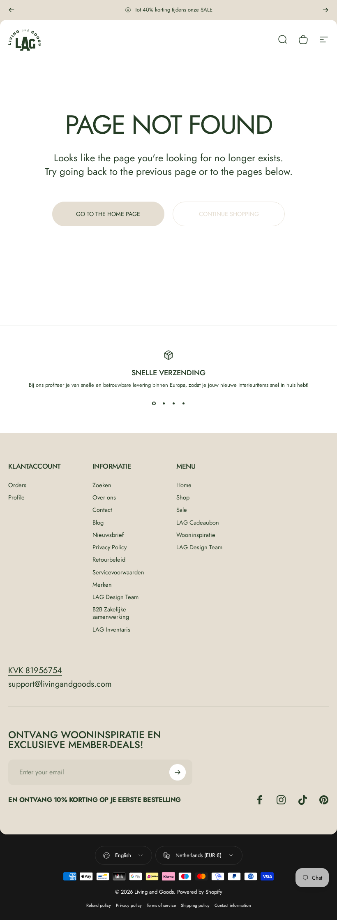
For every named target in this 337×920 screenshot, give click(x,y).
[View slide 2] (163, 404)
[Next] (325, 10)
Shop (182, 497)
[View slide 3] (173, 404)
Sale (181, 509)
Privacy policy (129, 905)
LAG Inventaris (111, 629)
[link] (35, 670)
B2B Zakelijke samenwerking (110, 613)
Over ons (104, 497)
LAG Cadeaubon (197, 522)
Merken (102, 584)
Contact (102, 509)
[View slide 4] (183, 404)
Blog (98, 522)
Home (184, 485)
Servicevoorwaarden (118, 572)
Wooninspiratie (195, 535)
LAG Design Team (115, 597)
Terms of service (161, 905)
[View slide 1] (154, 404)
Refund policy (98, 905)
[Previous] (11, 10)
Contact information (233, 905)
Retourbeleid (108, 559)
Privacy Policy (109, 547)
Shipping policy (195, 905)
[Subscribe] (177, 772)
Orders (17, 485)
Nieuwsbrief (108, 535)
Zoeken (101, 485)
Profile (16, 497)
